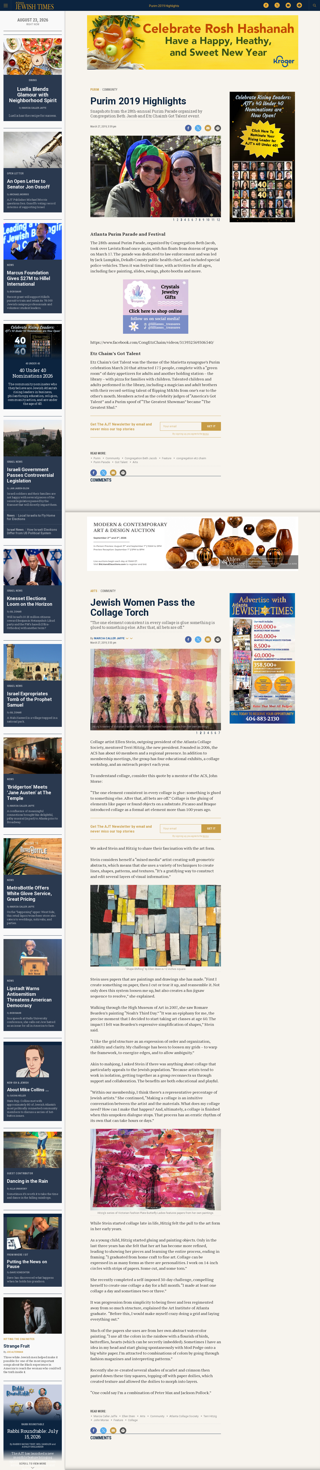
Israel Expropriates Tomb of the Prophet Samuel (29, 699)
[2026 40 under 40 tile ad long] (262, 221)
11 (213, 219)
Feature (166, 458)
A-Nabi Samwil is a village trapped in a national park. (32, 719)
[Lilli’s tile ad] (155, 332)
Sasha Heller (18, 1096)
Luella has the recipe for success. (32, 115)
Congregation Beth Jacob (141, 458)
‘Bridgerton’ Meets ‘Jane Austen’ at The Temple (29, 792)
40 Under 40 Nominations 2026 (32, 373)
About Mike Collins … (28, 1089)
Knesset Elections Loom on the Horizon (29, 601)
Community (157, 1416)
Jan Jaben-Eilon (19, 488)
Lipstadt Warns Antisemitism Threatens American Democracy (29, 997)
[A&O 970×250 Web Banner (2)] (192, 570)
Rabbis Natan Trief (24, 1444)
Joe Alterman (15, 1352)
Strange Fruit (16, 1346)
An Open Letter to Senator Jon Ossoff (28, 184)
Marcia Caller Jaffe (109, 638)
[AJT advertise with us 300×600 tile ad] (262, 722)
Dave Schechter (20, 1272)
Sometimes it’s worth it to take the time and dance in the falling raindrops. (32, 1196)
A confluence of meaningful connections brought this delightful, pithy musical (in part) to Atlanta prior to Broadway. (32, 816)
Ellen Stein (128, 1416)
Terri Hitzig (210, 1416)
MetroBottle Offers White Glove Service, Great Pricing (29, 893)
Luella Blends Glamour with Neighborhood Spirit (33, 94)
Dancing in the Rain (27, 1181)
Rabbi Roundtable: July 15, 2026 (32, 1434)
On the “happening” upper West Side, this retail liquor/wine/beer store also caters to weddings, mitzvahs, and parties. (31, 917)
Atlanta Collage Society (184, 1416)
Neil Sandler (43, 1444)
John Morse (101, 1420)
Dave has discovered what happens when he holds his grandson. (30, 1279)
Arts (135, 462)
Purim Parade (102, 462)
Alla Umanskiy (18, 1189)
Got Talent (121, 462)
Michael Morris (19, 194)
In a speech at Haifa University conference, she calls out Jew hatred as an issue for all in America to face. (31, 1022)
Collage (133, 1420)
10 (207, 219)
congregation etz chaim (191, 458)
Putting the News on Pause (27, 1264)
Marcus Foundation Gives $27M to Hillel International (28, 278)
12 (218, 219)
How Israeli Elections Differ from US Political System (32, 531)
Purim (97, 458)
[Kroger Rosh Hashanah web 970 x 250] (192, 68)
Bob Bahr (15, 291)
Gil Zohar (16, 612)
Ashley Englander (33, 1447)
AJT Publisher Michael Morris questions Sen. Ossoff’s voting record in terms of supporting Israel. (31, 203)
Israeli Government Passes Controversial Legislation (30, 475)
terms (206, 434)
